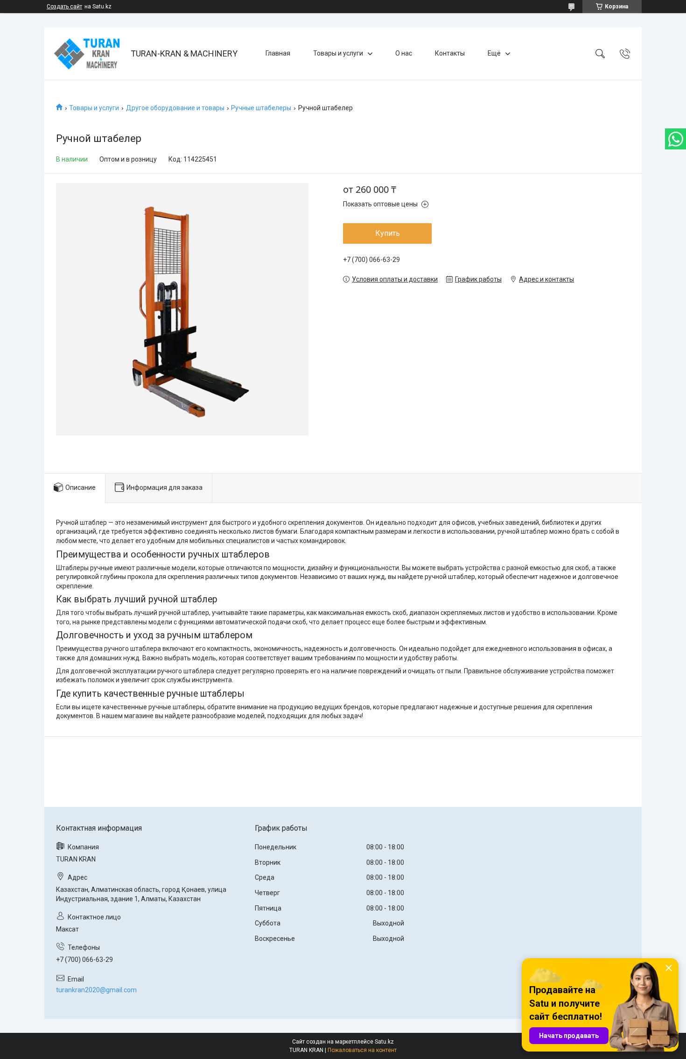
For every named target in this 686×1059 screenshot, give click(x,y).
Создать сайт (64, 6)
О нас (403, 53)
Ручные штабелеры (261, 108)
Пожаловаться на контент (362, 1050)
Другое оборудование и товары (175, 108)
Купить (387, 233)
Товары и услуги (338, 53)
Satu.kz (384, 1041)
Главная (278, 53)
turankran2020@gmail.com (96, 990)
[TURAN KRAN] (89, 53)
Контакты (450, 53)
